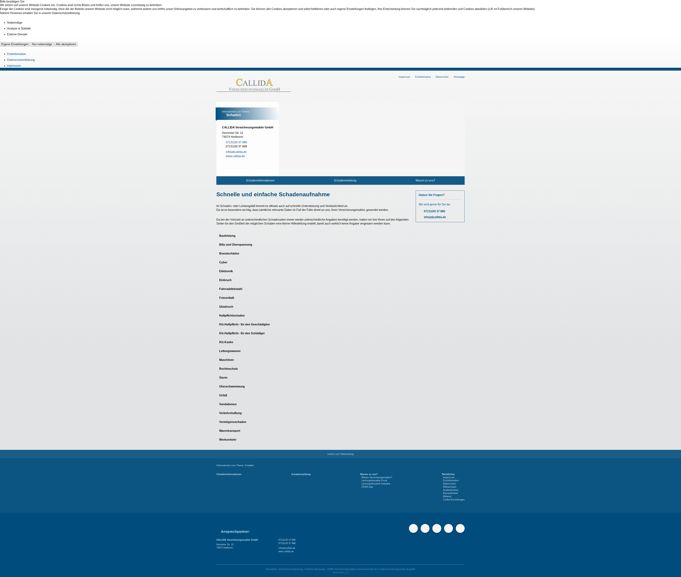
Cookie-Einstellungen (454, 499)
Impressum (14, 65)
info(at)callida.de (435, 217)
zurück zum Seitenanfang (340, 454)
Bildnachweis (449, 487)
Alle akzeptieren (66, 44)
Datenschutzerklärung (21, 59)
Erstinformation (16, 54)
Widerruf (447, 496)
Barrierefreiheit (450, 493)
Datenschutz (442, 77)
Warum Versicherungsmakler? (376, 477)
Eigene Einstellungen (15, 44)
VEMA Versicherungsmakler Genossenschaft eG (352, 569)
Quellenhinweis (450, 490)
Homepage (459, 77)
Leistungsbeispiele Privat (374, 480)
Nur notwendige (42, 44)
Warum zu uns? (425, 180)
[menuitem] (260, 180)
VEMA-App (367, 487)
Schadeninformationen (260, 180)
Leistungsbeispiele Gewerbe (375, 483)
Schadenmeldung (345, 180)
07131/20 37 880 (434, 211)
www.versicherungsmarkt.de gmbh (397, 569)
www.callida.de (286, 551)
